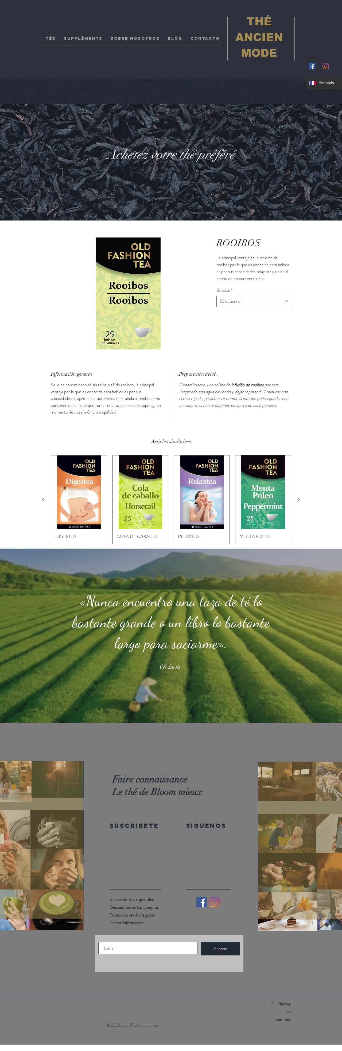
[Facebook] (201, 902)
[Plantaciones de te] (166, 709)
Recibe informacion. (127, 922)
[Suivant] (312, 636)
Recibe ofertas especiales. (132, 899)
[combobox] (253, 301)
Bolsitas (224, 290)
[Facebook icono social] (312, 66)
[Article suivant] (299, 499)
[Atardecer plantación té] (176, 709)
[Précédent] (30, 636)
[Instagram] (325, 66)
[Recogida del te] (171, 709)
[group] (171, 499)
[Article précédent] (43, 499)
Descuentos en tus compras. (135, 907)
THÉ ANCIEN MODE (259, 37)
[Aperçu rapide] (79, 492)
